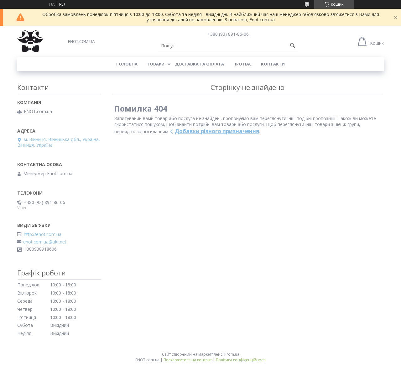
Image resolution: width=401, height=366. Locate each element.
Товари (155, 64)
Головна (127, 64)
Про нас (242, 64)
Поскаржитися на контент (188, 360)
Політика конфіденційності (241, 360)
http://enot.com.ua (42, 234)
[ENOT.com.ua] (30, 41)
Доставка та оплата (199, 64)
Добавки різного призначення (217, 131)
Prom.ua (231, 354)
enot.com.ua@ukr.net (44, 242)
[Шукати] (292, 45)
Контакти (273, 64)
